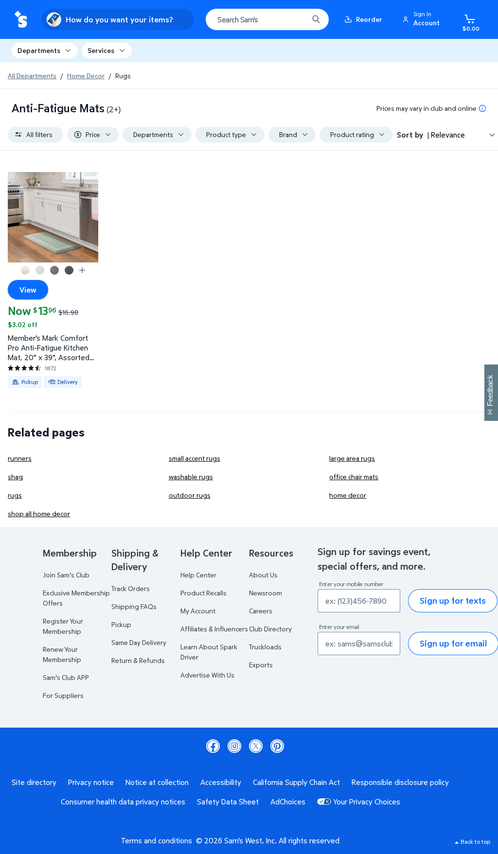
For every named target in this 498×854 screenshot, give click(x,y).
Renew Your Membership (62, 654)
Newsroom (265, 592)
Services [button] (101, 50)
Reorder (369, 19)
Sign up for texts (453, 600)
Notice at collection (157, 782)
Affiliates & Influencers (214, 628)
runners (20, 458)
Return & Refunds (138, 660)
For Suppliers (63, 695)
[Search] (316, 19)
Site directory (34, 782)
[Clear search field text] (293, 19)
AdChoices (287, 801)
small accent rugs (194, 458)
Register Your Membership (63, 626)
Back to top (475, 841)
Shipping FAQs (134, 606)
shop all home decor (39, 513)
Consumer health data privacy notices (123, 801)
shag (15, 476)
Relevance (448, 134)
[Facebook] (213, 746)
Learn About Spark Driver (208, 652)
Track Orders (130, 588)
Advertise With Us (207, 675)
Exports (261, 664)
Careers (260, 610)
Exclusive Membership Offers (76, 598)
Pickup (121, 624)
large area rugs (352, 458)
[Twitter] (256, 746)
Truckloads (265, 646)
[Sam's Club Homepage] (21, 20)
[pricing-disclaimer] (482, 108)
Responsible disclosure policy (400, 782)
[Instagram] (234, 746)
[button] (422, 19)
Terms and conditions (156, 840)
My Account (197, 610)
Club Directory (270, 628)
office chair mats (353, 476)
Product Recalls (203, 592)
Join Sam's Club (66, 574)
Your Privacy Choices (366, 801)
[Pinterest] (277, 746)
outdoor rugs (190, 495)
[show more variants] (82, 270)
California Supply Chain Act (296, 782)
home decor (347, 495)
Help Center (198, 574)
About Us (263, 574)
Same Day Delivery (138, 642)
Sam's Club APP (66, 677)
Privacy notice (91, 782)
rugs (15, 495)
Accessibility (220, 782)
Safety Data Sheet (228, 801)
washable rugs (191, 476)
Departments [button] (39, 50)
